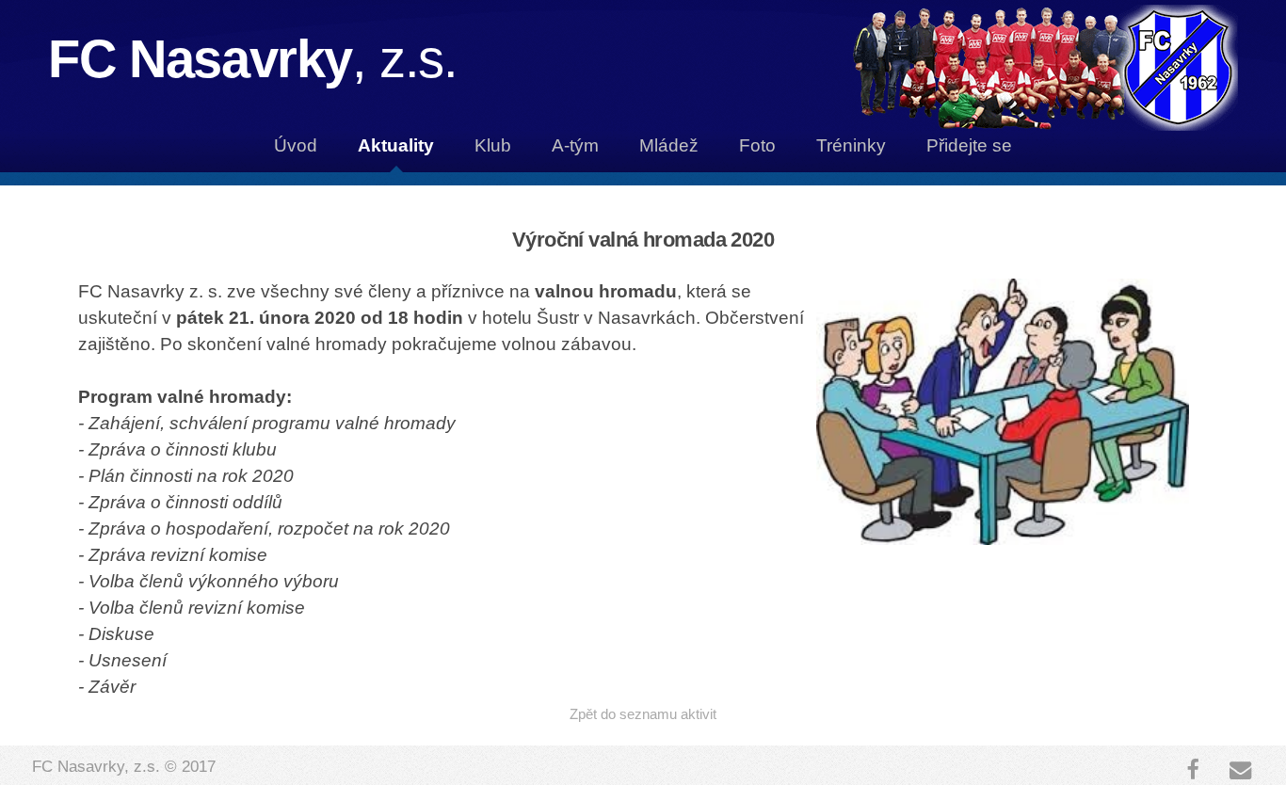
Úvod (295, 145)
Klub (492, 145)
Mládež (669, 145)
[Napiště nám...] (1240, 770)
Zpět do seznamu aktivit (643, 714)
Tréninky (851, 145)
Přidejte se (969, 145)
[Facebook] (1192, 770)
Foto (757, 145)
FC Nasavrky (252, 58)
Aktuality (396, 145)
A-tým (575, 145)
